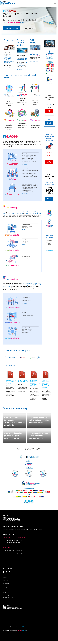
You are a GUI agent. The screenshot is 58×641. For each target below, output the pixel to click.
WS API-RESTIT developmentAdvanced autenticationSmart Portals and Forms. (27, 315)
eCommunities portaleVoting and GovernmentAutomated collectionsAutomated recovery (27, 300)
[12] (32, 357)
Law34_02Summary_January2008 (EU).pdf (11, 382)
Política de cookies (8, 600)
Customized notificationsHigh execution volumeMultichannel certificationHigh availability (27, 330)
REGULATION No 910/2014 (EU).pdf (23, 381)
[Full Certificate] (7, 3)
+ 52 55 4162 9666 (16, 550)
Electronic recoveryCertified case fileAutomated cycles (26, 256)
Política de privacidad (9, 597)
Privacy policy (6, 583)
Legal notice (6, 580)
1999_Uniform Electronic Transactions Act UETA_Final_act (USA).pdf (35, 383)
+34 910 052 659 (13, 553)
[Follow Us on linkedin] (6, 572)
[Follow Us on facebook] (3, 572)
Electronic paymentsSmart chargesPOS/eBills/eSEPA (26, 241)
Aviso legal (6, 595)
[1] (12, 357)
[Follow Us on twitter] (9, 572)
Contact (4, 577)
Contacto (6, 592)
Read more (24, 164)
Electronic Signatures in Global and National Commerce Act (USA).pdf (46, 384)
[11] (22, 357)
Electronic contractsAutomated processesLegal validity (27, 226)
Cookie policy (6, 587)
